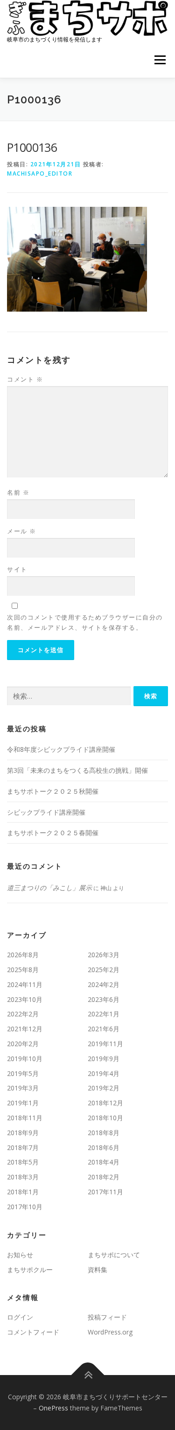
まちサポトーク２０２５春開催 (52, 832)
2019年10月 (24, 1058)
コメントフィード (33, 1332)
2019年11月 (105, 1043)
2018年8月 (103, 1132)
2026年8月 (23, 954)
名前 (18, 492)
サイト (17, 569)
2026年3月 (103, 954)
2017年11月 (105, 1191)
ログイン (20, 1317)
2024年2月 (103, 984)
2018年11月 (24, 1117)
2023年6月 (103, 999)
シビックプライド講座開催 (46, 812)
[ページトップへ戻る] (87, 1375)
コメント (25, 379)
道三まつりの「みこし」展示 (49, 887)
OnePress (53, 1407)
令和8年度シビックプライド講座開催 (61, 749)
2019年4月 (103, 1073)
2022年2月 (23, 1013)
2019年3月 (23, 1087)
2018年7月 (23, 1147)
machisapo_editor (39, 173)
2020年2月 (23, 1043)
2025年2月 (103, 969)
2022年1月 (103, 1013)
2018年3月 (23, 1176)
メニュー (160, 60)
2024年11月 (24, 984)
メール (21, 531)
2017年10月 (24, 1206)
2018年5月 (23, 1162)
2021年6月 (103, 1028)
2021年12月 (24, 1028)
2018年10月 (105, 1117)
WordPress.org (110, 1332)
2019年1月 (23, 1102)
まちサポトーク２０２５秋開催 (52, 791)
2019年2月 (103, 1087)
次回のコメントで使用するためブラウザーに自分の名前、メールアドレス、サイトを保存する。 (85, 622)
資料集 (97, 1269)
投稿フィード (107, 1317)
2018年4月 (103, 1162)
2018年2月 (103, 1176)
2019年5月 (23, 1073)
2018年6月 (103, 1147)
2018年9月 (23, 1132)
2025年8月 (23, 969)
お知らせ (20, 1254)
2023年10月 (24, 999)
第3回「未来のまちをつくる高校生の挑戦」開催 (77, 770)
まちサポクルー (30, 1269)
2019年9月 (103, 1058)
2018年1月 (23, 1191)
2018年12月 (105, 1102)
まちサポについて (114, 1254)
